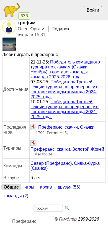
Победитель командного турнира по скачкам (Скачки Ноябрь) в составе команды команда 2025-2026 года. (65, 69)
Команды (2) (16, 196)
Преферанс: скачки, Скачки (66, 127)
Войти (93, 10)
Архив (46, 187)
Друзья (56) (69, 187)
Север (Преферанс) (51, 163)
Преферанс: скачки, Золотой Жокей (67, 149)
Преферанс (24, 221)
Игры (29, 187)
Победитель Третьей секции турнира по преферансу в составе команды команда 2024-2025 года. (64, 89)
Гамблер (68, 219)
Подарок (60, 29)
